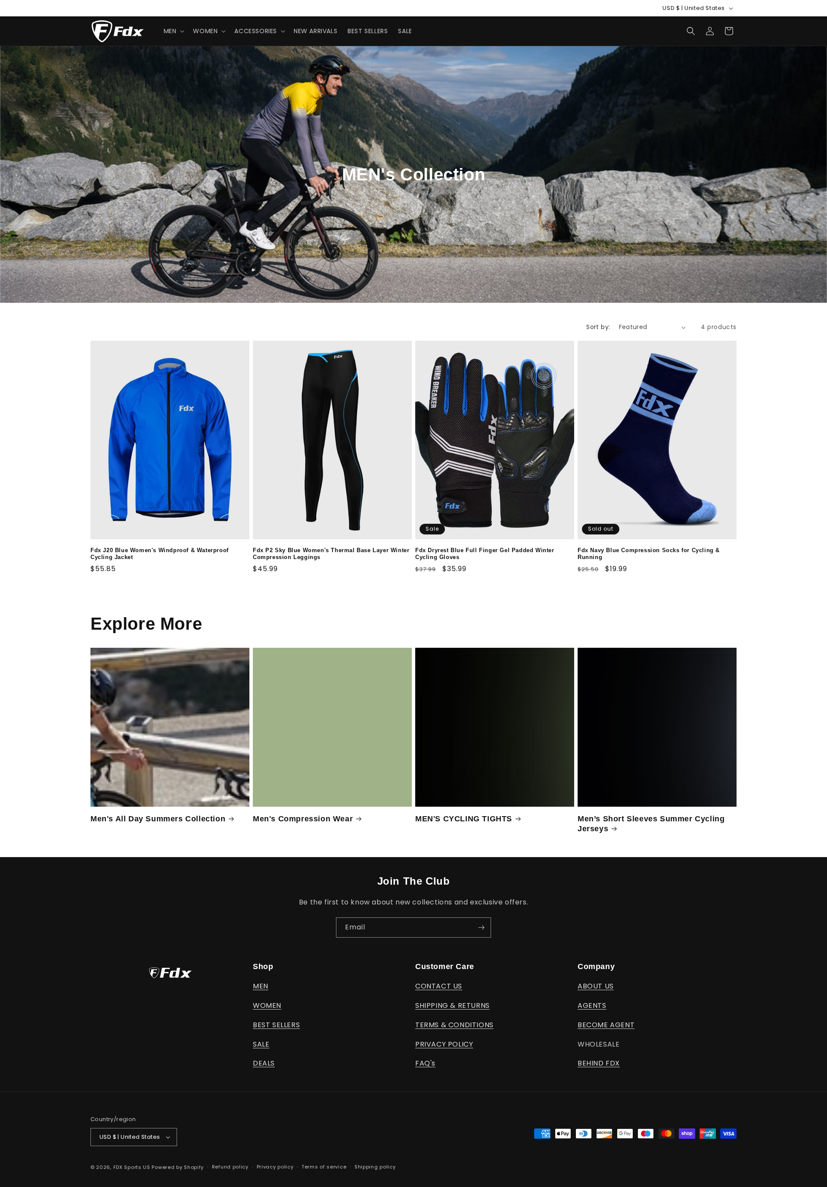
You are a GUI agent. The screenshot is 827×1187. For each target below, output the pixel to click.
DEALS (264, 1063)
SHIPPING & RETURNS (452, 1005)
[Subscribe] (481, 927)
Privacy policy (275, 1166)
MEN (260, 986)
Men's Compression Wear (303, 818)
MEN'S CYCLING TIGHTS (463, 818)
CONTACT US (438, 986)
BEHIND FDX (599, 1063)
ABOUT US (596, 986)
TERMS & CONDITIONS (454, 1025)
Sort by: (598, 327)
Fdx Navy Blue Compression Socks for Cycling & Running (649, 554)
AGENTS (592, 1005)
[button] (173, 31)
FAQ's (425, 1063)
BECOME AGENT (606, 1025)
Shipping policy (375, 1166)
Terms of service (324, 1166)
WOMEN (267, 1005)
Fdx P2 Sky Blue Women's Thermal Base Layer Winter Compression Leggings (331, 554)
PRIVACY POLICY (444, 1044)
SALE (261, 1044)
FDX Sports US (131, 1167)
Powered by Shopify (178, 1167)
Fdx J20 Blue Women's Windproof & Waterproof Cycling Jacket (159, 554)
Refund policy (230, 1166)
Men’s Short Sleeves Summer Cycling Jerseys (651, 823)
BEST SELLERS (276, 1025)
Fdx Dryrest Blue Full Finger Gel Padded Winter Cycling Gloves (484, 554)
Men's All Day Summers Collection (157, 818)
